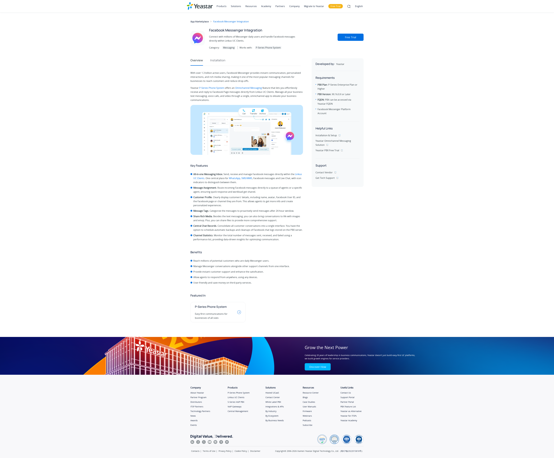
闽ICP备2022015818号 (351, 451)
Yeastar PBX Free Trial (327, 150)
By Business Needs (274, 420)
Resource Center (311, 392)
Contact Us (345, 392)
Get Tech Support (325, 178)
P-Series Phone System (211, 87)
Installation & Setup (326, 135)
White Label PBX (273, 402)
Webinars (307, 415)
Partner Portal (347, 402)
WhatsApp (234, 178)
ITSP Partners (196, 406)
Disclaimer (255, 451)
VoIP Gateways (235, 406)
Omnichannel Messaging (248, 87)
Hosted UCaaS (272, 392)
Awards (194, 420)
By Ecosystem (271, 415)
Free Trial (350, 37)
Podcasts (307, 420)
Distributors (196, 402)
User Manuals (309, 406)
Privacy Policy (225, 451)
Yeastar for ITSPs (348, 415)
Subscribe (307, 425)
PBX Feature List (348, 406)
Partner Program (198, 397)
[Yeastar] (200, 6)
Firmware (307, 411)
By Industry (270, 411)
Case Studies (309, 402)
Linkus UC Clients (236, 397)
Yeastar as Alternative (351, 411)
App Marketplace (199, 21)
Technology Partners (200, 411)
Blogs (305, 397)
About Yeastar (197, 392)
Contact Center (272, 397)
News (193, 415)
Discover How (317, 367)
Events (193, 425)
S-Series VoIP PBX (236, 402)
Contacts (195, 451)
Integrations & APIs (274, 406)
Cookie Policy (241, 451)
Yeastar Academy (348, 420)
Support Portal (347, 397)
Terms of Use (209, 451)
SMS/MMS (246, 178)
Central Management (238, 411)
